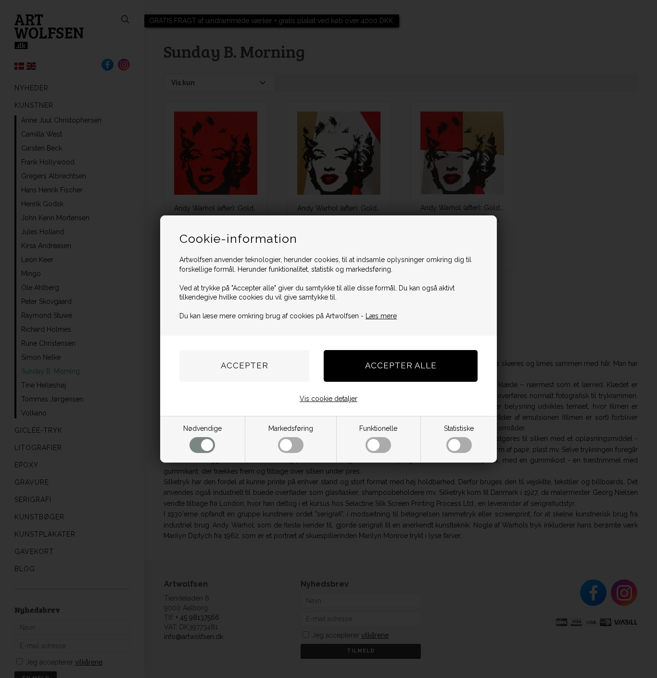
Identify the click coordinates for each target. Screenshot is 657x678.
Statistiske (459, 428)
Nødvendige (202, 428)
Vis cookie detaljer (328, 398)
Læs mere (381, 316)
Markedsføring (290, 428)
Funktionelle (378, 428)
